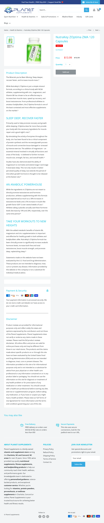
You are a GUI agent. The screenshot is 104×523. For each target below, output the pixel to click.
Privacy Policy (48, 449)
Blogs (6, 23)
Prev (89, 30)
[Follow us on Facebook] (39, 516)
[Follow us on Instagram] (47, 516)
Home (6, 30)
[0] (98, 10)
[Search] (86, 10)
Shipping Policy (49, 456)
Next (96, 30)
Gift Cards (89, 17)
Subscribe (78, 464)
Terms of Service (49, 459)
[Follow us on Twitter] (43, 516)
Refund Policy (48, 452)
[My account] (94, 10)
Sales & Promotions (48, 17)
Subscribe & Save (92, 2)
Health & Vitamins (28, 17)
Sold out (66, 72)
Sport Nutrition (10, 17)
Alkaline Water (67, 17)
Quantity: (59, 64)
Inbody (79, 17)
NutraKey (59, 50)
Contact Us (47, 462)
